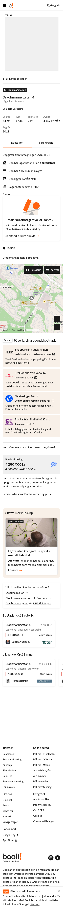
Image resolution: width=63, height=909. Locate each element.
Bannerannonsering (13, 781)
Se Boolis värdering (13, 108)
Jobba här (8, 811)
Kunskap (7, 765)
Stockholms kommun (18, 598)
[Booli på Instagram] (51, 858)
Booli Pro (7, 776)
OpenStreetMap (9, 330)
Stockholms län (15, 592)
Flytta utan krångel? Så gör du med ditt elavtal (29, 553)
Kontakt (7, 816)
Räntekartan (9, 770)
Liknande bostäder (16, 78)
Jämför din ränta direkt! (20, 236)
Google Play (9, 835)
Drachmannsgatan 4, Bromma (20, 257)
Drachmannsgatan (17, 603)
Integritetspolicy (42, 804)
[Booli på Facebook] (57, 858)
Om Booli (7, 800)
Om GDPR (38, 810)
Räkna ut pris (30, 377)
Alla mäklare (39, 776)
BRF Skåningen (42, 603)
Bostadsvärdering (12, 759)
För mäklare (9, 787)
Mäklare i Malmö (41, 765)
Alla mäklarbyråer (42, 770)
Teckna (32, 424)
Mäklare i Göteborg (43, 759)
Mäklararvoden (41, 781)
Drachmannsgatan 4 (18, 664)
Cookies (37, 815)
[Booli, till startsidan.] (11, 5)
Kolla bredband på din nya (35, 354)
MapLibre (20, 330)
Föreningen (46, 142)
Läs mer (34, 904)
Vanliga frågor (10, 822)
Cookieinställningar (43, 821)
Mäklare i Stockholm (44, 754)
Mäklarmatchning (42, 787)
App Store (8, 840)
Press (6, 805)
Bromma (42, 598)
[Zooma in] (57, 319)
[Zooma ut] (57, 327)
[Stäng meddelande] (59, 891)
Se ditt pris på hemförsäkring (34, 400)
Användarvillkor (41, 799)
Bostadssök (9, 754)
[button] (31, 298)
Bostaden (17, 142)
